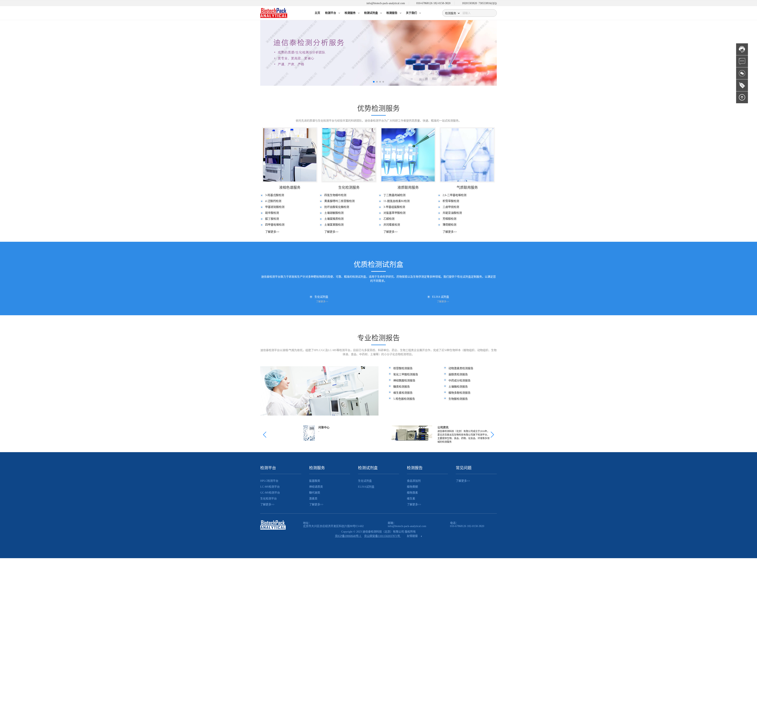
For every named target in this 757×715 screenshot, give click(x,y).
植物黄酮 (412, 486)
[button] (374, 82)
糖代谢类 (314, 492)
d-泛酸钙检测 (273, 201)
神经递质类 (316, 486)
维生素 (411, 498)
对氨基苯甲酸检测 (394, 212)
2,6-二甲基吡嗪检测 (454, 195)
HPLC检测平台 (269, 480)
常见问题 (464, 468)
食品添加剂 (414, 480)
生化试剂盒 (365, 480)
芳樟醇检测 (449, 218)
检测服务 (317, 468)
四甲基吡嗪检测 (274, 224)
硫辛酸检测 (272, 212)
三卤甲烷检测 (451, 206)
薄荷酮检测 (449, 224)
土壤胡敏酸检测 (334, 212)
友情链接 (413, 536)
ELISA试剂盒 (366, 486)
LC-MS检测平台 (270, 486)
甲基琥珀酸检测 (274, 206)
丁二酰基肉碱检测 (394, 195)
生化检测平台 (268, 498)
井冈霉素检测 (391, 224)
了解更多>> (272, 231)
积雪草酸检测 (451, 201)
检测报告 (415, 468)
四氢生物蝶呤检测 (335, 195)
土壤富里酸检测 (334, 224)
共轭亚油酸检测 (452, 212)
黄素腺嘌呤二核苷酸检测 (339, 201)
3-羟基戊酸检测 (274, 195)
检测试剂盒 (368, 468)
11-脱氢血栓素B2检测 (396, 201)
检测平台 (268, 468)
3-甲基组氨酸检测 (394, 206)
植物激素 (412, 492)
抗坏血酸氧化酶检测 (336, 206)
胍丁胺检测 (272, 218)
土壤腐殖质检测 (334, 218)
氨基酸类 (314, 480)
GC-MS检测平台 (270, 492)
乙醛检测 (388, 218)
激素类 (313, 498)
